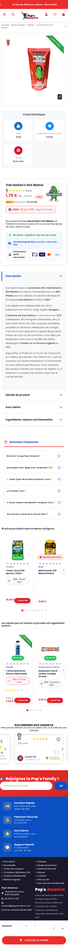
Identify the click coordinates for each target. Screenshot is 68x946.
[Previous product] (64, 26)
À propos (41, 861)
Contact (41, 876)
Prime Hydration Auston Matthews (16, 672)
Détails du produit (18, 395)
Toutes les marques (13, 868)
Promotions (9, 861)
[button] (22, 610)
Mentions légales (11, 879)
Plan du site (43, 879)
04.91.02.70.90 (12, 898)
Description (13, 276)
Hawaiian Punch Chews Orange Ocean (48, 674)
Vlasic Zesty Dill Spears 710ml (15, 572)
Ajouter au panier (37, 940)
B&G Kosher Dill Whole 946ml (47, 572)
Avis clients (13, 407)
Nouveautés (9, 865)
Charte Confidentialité (14, 876)
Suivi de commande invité (50, 883)
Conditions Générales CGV (17, 872)
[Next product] (66, 26)
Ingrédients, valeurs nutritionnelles (29, 419)
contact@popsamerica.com (16, 905)
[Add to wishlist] (53, 928)
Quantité (7, 926)
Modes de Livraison (47, 865)
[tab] (34, 276)
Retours (41, 872)
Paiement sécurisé (46, 868)
